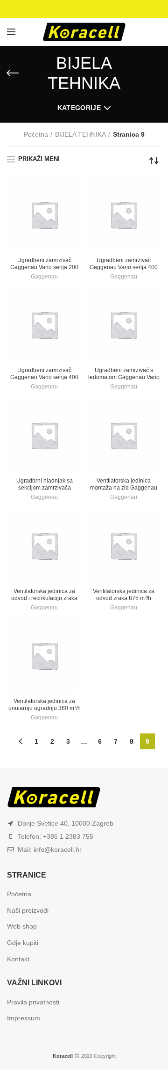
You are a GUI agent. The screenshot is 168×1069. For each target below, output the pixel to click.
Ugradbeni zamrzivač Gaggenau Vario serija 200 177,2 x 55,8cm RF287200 (44, 267)
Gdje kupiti (22, 942)
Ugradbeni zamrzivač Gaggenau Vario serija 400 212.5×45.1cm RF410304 (124, 267)
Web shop (22, 926)
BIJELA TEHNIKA (80, 134)
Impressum (23, 1018)
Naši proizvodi (28, 910)
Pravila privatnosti (33, 1002)
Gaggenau (44, 276)
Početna (36, 134)
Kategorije (79, 107)
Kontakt (18, 959)
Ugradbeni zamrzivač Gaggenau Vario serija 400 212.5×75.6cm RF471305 (44, 377)
